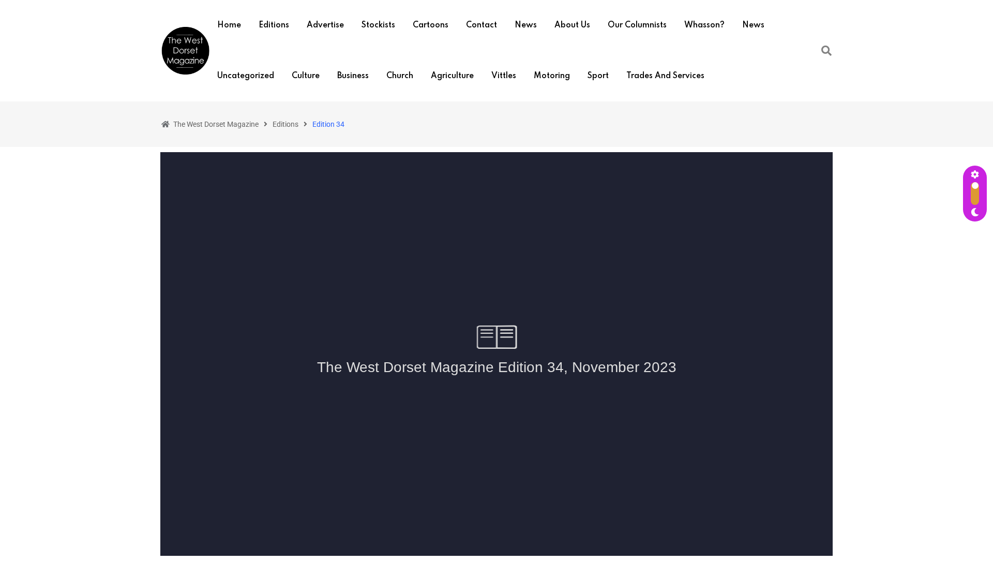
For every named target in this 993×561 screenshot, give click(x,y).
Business (353, 76)
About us (572, 25)
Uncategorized (245, 76)
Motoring (552, 76)
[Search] (826, 51)
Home (229, 25)
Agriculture (452, 76)
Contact (481, 25)
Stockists (378, 25)
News (526, 25)
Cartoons (430, 25)
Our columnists (637, 25)
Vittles (503, 76)
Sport (598, 76)
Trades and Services (665, 76)
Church (399, 76)
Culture (306, 76)
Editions (274, 25)
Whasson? (704, 25)
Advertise (325, 25)
